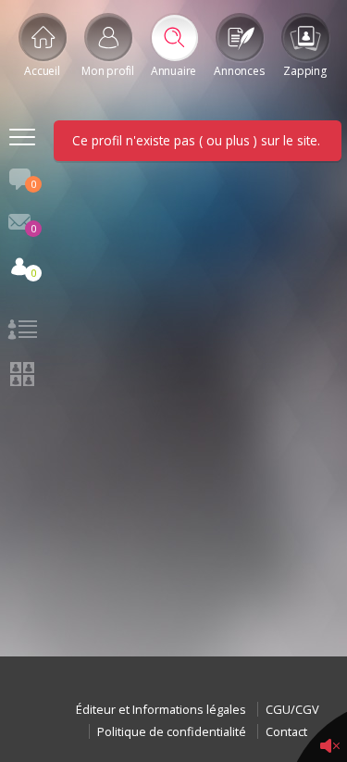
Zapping (304, 70)
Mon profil (107, 70)
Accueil (41, 70)
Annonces (239, 70)
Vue (22, 332)
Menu (22, 139)
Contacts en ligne (33, 273)
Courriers (33, 228)
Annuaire (173, 70)
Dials (33, 184)
